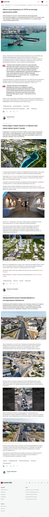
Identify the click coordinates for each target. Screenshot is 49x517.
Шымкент (33, 460)
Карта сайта (3, 506)
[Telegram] (10, 112)
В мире (21, 280)
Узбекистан (28, 280)
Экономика (3, 496)
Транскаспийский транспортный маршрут (14, 108)
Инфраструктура (7, 106)
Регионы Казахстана (24, 460)
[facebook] (35, 482)
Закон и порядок (40, 5)
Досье (35, 5)
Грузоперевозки (17, 106)
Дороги (5, 460)
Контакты (3, 508)
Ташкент (15, 280)
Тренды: (2, 5)
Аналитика (3, 494)
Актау (28, 108)
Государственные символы (31, 494)
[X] (17, 112)
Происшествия (4, 489)
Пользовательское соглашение (32, 489)
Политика (3, 492)
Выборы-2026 (8, 5)
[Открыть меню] (47, 2)
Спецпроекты (30, 5)
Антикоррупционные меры (31, 496)
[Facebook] (14, 112)
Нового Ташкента (13, 176)
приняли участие (36, 186)
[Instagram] (4, 112)
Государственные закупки (31, 499)
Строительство (7, 463)
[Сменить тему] (43, 2)
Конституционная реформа (20, 5)
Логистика (26, 106)
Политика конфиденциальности (32, 492)
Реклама (3, 510)
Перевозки (34, 108)
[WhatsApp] (7, 112)
